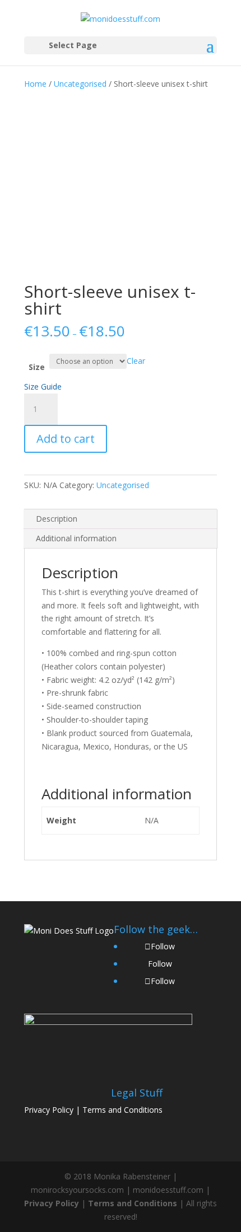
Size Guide (43, 386)
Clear (136, 360)
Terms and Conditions (122, 1109)
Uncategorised (80, 83)
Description (56, 518)
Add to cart (65, 438)
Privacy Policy (48, 1109)
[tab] (120, 519)
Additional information (76, 538)
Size (37, 367)
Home (35, 83)
